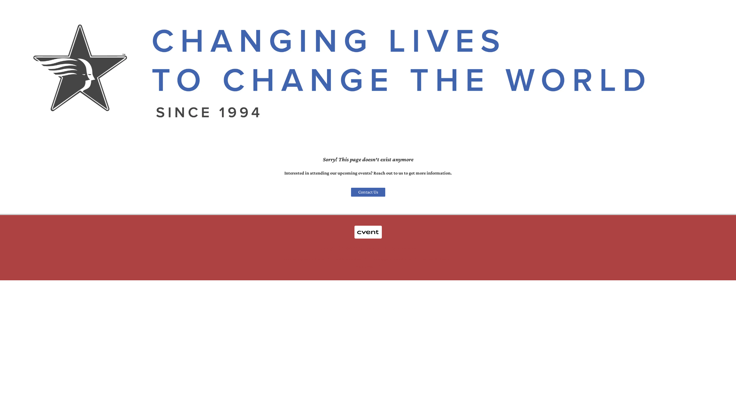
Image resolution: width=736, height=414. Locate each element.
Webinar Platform (434, 259)
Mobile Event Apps (348, 259)
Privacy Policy (365, 267)
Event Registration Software (391, 259)
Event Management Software (304, 259)
